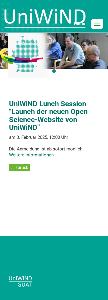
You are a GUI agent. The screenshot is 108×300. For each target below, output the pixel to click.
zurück (21, 167)
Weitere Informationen (31, 155)
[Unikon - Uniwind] (45, 20)
